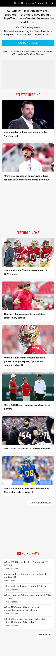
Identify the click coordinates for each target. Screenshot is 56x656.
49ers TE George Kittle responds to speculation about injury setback (22, 608)
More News (45, 634)
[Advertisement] (28, 207)
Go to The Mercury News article (31, 3)
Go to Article (28, 43)
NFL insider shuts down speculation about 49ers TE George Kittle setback (25, 620)
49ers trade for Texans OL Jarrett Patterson (26, 586)
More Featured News (40, 502)
